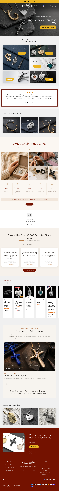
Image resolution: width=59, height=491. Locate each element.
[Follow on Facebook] (3, 480)
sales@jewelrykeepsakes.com (9, 471)
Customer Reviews (45, 466)
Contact (45, 470)
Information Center (45, 463)
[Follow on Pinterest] (9, 480)
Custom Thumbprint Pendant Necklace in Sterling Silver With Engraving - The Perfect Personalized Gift (51, 305)
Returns (19, 485)
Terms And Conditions (7, 486)
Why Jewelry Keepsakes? (44, 468)
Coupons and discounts (45, 472)
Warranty (11, 485)
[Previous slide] (5, 384)
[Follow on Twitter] (6, 480)
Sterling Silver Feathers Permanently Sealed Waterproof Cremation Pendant (29, 303)
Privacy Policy (5, 485)
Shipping (15, 485)
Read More (29, 204)
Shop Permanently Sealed (48, 27)
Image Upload (45, 474)
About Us (45, 461)
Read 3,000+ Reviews (29, 270)
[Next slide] (8, 384)
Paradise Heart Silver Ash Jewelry (40, 301)
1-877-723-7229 (9, 470)
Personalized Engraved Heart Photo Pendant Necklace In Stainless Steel (18, 302)
